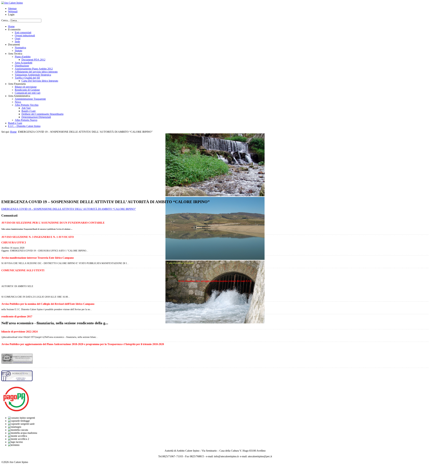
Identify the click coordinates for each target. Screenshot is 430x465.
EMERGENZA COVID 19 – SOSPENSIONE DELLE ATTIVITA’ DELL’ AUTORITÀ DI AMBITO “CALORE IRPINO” (68, 209)
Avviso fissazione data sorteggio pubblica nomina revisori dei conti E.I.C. (215, 281)
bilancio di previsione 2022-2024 (19, 331)
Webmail (12, 11)
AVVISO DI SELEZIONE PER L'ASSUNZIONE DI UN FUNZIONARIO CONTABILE (53, 222)
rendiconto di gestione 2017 (16, 316)
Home (13, 131)
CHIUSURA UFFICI (13, 242)
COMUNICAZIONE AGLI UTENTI (22, 270)
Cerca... (5, 20)
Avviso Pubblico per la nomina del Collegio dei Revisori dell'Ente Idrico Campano (47, 303)
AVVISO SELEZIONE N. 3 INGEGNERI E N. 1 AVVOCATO (37, 237)
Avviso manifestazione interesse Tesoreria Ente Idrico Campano (37, 257)
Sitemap (12, 8)
